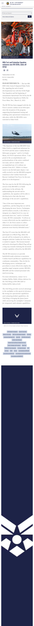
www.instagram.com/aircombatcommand (23, 353)
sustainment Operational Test (9, 337)
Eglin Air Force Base (22, 331)
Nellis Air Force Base (7, 334)
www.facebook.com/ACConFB (24, 351)
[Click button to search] (30, 16)
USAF (11, 351)
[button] (2, 3)
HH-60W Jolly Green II (26, 337)
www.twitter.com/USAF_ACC (9, 353)
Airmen (15, 351)
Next (29, 40)
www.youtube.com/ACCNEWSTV (17, 356)
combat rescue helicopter (16, 340)
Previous (4, 40)
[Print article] (4, 70)
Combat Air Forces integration (10, 348)
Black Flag (24, 345)
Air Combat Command (22, 348)
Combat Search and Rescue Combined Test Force (17, 342)
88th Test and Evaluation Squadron (19, 334)
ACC (28, 348)
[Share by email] (7, 70)
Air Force (6, 351)
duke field (18, 337)
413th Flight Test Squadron (12, 331)
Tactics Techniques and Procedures (14, 345)
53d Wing (29, 334)
